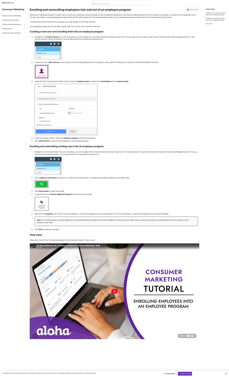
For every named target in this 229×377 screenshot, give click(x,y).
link (101, 39)
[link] (13, 16)
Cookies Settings (170, 373)
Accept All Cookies (185, 373)
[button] (13, 24)
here (73, 26)
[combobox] (120, 3)
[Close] (226, 374)
